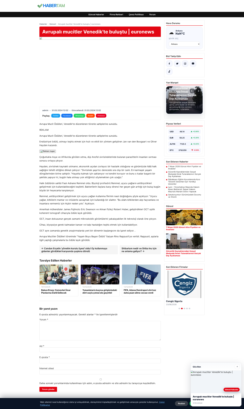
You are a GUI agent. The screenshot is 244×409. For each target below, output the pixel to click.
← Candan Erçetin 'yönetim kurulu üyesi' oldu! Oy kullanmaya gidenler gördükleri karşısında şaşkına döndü (74, 250)
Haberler (43, 24)
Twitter (55, 116)
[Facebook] (169, 63)
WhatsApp (79, 116)
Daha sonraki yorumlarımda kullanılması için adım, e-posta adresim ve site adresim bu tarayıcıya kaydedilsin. (97, 383)
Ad (41, 346)
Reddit (90, 116)
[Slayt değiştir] (179, 308)
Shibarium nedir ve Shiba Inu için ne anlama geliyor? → (139, 250)
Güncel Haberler (96, 14)
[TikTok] (169, 71)
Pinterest (101, 116)
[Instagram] (185, 63)
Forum (152, 14)
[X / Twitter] (177, 63)
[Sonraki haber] (198, 90)
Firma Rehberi (116, 14)
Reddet (181, 403)
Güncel (52, 24)
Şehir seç (174, 38)
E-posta (44, 357)
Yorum (43, 319)
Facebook (67, 116)
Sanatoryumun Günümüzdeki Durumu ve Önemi (184, 195)
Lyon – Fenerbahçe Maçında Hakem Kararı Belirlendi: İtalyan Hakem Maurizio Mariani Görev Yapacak (183, 189)
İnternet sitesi (46, 368)
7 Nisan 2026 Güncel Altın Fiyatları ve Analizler (184, 167)
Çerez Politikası (136, 14)
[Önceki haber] (192, 90)
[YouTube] (193, 63)
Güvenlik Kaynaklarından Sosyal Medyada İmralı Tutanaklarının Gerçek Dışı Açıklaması (184, 174)
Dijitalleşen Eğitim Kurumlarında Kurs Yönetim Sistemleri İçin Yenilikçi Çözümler (184, 181)
